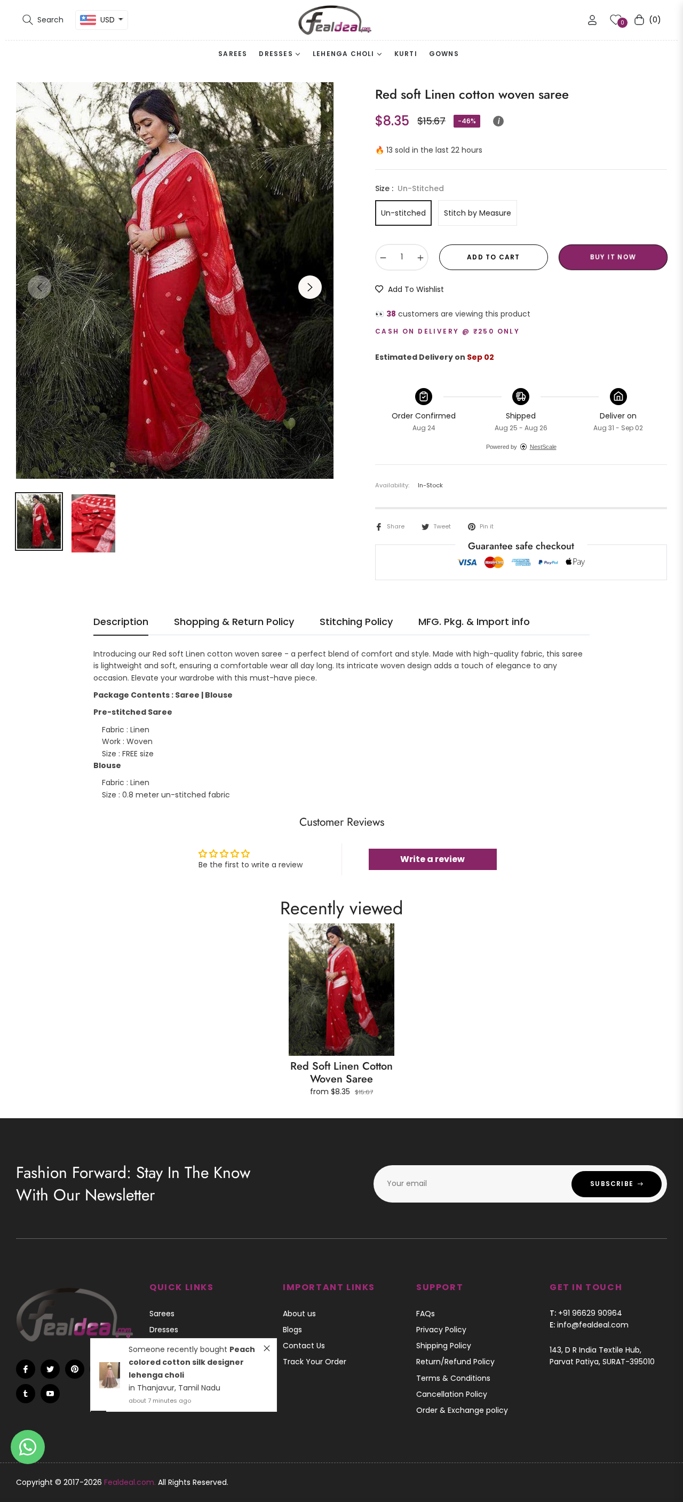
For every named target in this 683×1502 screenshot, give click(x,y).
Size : (409, 188)
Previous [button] (39, 287)
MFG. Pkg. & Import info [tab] (474, 621)
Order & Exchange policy (462, 1410)
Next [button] (310, 287)
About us (299, 1313)
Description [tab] (120, 621)
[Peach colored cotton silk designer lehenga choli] (109, 1320)
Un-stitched (403, 213)
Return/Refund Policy (455, 1361)
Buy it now (613, 257)
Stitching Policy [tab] (356, 621)
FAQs (425, 1313)
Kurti (157, 1361)
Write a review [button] (432, 859)
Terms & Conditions (453, 1378)
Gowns (161, 1378)
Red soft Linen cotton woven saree (341, 1073)
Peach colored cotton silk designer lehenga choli (192, 1306)
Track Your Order (314, 1361)
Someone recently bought (179, 1293)
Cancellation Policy (451, 1394)
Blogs (292, 1329)
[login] (592, 20)
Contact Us (304, 1345)
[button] (43, 19)
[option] (174, 280)
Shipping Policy (443, 1345)
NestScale (543, 447)
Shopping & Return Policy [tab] (234, 621)
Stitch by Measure (477, 213)
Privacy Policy (441, 1329)
